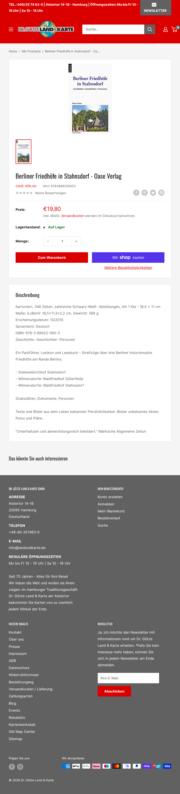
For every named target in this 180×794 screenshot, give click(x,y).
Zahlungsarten (20, 696)
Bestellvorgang (21, 682)
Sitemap (15, 739)
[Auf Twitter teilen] (153, 192)
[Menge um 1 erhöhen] (76, 241)
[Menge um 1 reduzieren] (48, 241)
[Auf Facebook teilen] (136, 192)
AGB (12, 660)
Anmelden (106, 504)
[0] (174, 29)
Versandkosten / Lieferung (30, 689)
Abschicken (114, 691)
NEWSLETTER (155, 11)
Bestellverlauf (109, 518)
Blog (12, 703)
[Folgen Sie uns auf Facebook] (12, 767)
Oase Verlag (26, 186)
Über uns (16, 639)
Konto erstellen (110, 497)
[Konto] (165, 29)
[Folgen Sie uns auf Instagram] (20, 767)
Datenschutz (19, 668)
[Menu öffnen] (11, 29)
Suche (103, 525)
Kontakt (15, 632)
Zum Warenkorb (52, 257)
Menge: (22, 241)
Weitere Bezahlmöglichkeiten (128, 267)
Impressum (18, 653)
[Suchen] (149, 29)
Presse (14, 646)
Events (14, 710)
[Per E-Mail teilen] (161, 192)
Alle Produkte (31, 51)
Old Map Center (22, 731)
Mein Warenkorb (111, 511)
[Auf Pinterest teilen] (145, 192)
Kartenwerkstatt (22, 724)
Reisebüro (17, 717)
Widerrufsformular (24, 675)
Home (13, 51)
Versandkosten (72, 216)
